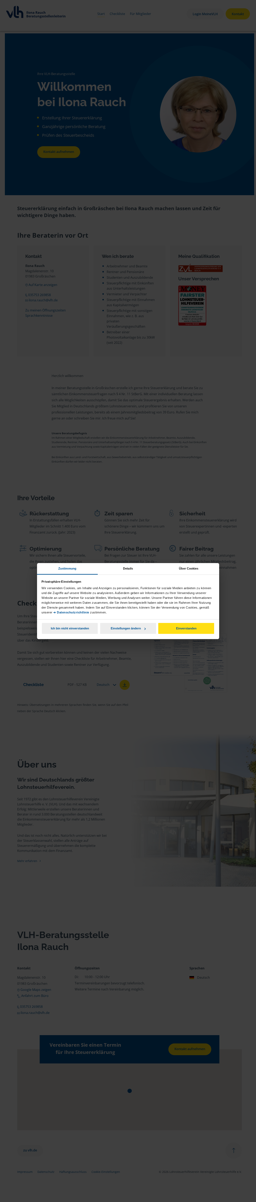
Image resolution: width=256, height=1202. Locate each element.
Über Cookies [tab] (188, 568)
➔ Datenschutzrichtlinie (71, 612)
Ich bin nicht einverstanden (70, 628)
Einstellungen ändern (126, 628)
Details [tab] (128, 568)
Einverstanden (186, 628)
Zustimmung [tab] (67, 568)
